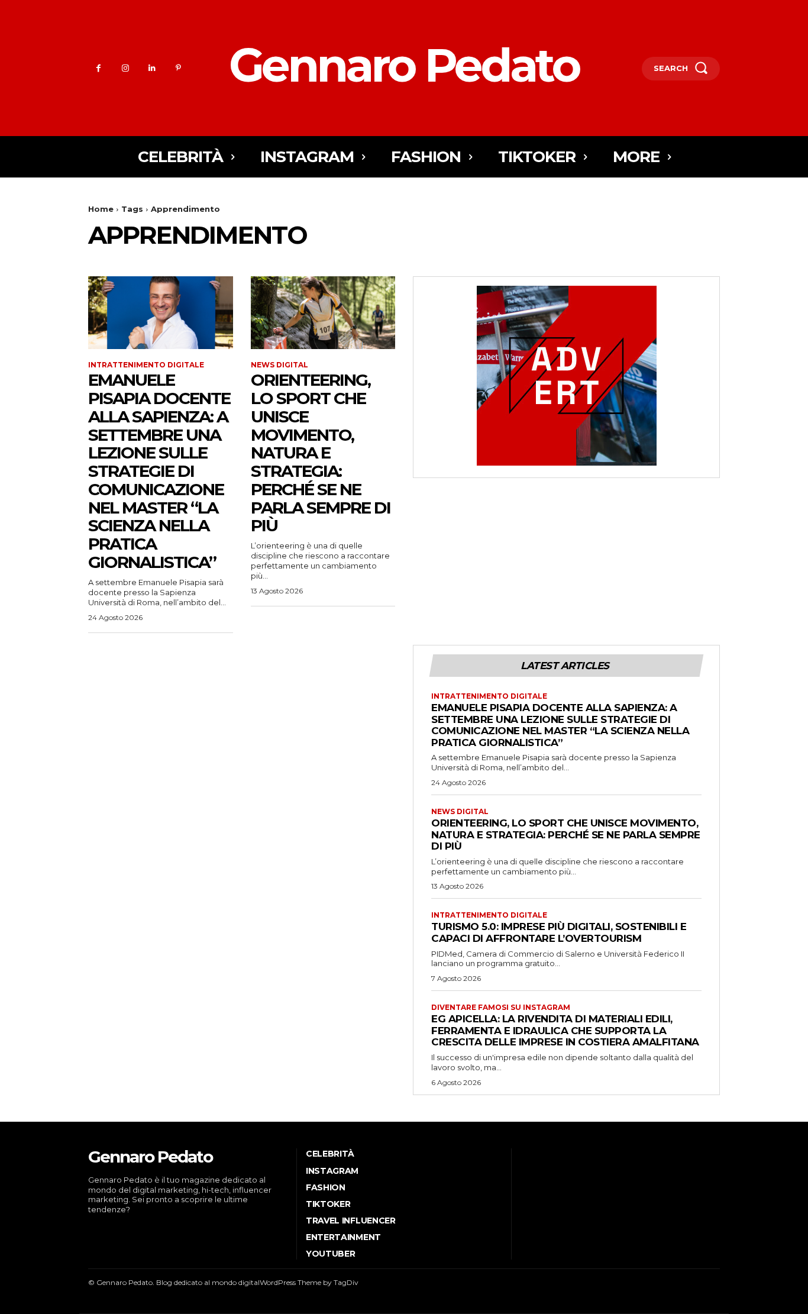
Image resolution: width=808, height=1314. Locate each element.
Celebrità (330, 1153)
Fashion (325, 1187)
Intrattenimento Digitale (146, 365)
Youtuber (330, 1253)
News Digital (279, 365)
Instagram (332, 1171)
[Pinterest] (178, 68)
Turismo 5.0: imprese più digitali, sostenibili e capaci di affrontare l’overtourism (558, 932)
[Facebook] (98, 68)
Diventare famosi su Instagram (500, 1007)
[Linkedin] (151, 68)
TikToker (328, 1204)
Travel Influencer (351, 1220)
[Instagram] (125, 68)
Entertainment (343, 1237)
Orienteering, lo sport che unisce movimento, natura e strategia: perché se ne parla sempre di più (320, 452)
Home (101, 209)
